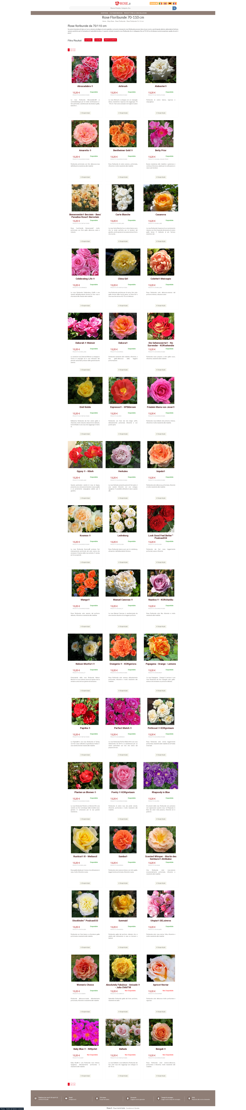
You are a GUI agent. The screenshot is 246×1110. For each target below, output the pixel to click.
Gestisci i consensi (17, 1109)
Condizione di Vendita (132, 1108)
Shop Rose (104, 13)
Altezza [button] (88, 40)
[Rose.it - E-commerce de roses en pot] (174, 3)
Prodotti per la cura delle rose (135, 13)
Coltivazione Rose (116, 13)
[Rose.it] (123, 2)
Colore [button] (98, 40)
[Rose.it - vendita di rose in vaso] (160, 3)
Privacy (3, 1109)
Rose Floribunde (120, 21)
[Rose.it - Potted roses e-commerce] (165, 3)
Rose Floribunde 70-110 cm (135, 21)
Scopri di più (86, 113)
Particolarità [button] (110, 40)
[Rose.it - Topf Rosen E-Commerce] (170, 3)
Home (104, 21)
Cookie (8, 1109)
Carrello (153, 3)
